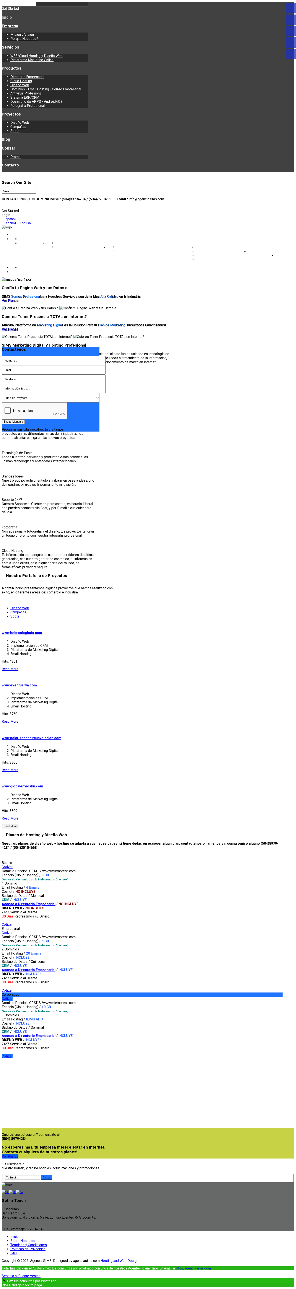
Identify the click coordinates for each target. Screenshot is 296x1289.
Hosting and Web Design (119, 1261)
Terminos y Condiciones (28, 1245)
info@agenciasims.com (193, 1268)
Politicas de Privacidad (28, 1249)
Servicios (10, 47)
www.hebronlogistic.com (22, 633)
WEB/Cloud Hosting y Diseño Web (36, 56)
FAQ (13, 1253)
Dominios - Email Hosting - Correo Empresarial (45, 89)
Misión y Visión (22, 35)
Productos (11, 68)
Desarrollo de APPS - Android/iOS (222, 255)
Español (9, 219)
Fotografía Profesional (213, 259)
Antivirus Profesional (26, 93)
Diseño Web (19, 85)
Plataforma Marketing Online (32, 60)
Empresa (10, 26)
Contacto (10, 165)
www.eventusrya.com (19, 685)
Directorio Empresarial (27, 77)
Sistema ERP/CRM (24, 97)
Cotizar (8, 148)
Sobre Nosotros (22, 1241)
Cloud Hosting (21, 81)
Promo (15, 157)
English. (25, 223)
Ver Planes (10, 300)
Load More (10, 826)
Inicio (7, 17)
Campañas (18, 127)
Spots (15, 131)
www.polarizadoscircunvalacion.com (31, 738)
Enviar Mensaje (13, 421)
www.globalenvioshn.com (22, 786)
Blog (6, 139)
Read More (10, 669)
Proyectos (11, 114)
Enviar (46, 1177)
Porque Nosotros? (24, 39)
